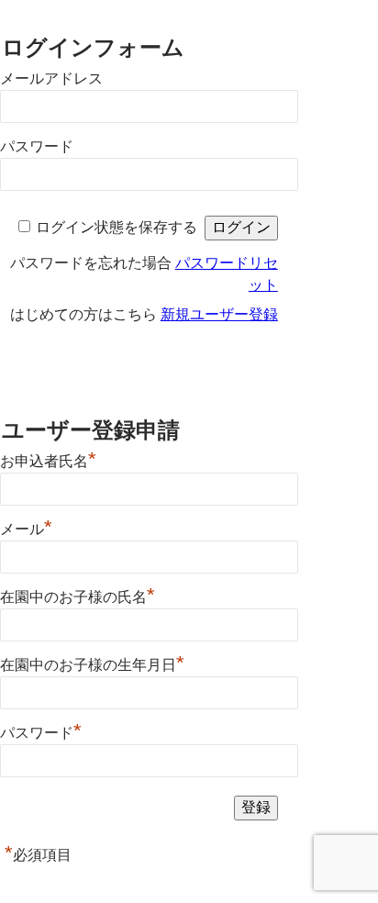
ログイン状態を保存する (116, 227)
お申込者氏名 (48, 459)
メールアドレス (51, 78)
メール (26, 527)
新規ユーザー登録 (219, 314)
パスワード (36, 146)
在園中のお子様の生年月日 (92, 662)
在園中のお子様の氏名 (77, 595)
